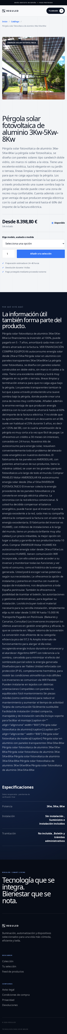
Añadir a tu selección (41, 253)
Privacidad (8, 1000)
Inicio (4, 21)
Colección (7, 961)
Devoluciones (10, 1005)
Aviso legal (8, 989)
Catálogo (15, 21)
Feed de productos (13, 971)
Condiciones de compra (16, 994)
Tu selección (9, 966)
